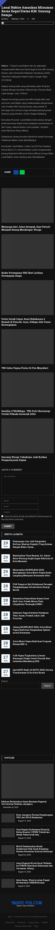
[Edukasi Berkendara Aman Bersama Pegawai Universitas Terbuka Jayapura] (27, 781)
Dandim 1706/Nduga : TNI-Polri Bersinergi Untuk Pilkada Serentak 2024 (25, 412)
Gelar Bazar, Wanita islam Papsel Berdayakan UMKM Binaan (33, 881)
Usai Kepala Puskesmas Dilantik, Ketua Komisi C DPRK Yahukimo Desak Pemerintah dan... (33, 832)
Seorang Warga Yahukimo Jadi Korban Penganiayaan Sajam (24, 458)
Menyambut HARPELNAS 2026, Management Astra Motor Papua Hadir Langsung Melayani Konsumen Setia (32, 573)
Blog (36, 926)
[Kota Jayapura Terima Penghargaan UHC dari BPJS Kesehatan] (8, 818)
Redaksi (45, 923)
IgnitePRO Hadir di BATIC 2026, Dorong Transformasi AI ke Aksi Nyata (33, 671)
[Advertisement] (27, 722)
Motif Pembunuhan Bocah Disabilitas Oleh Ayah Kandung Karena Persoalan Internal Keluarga (34, 849)
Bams (6, 19)
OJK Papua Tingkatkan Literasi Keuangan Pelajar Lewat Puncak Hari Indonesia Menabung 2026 (31, 658)
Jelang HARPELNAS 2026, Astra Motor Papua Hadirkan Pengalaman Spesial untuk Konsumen (32, 630)
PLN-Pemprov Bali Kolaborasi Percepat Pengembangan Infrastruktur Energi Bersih (32, 587)
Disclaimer (21, 923)
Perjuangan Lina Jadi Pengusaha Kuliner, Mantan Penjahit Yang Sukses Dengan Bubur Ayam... (32, 544)
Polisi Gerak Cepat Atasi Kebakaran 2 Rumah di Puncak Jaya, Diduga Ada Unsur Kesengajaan (26, 321)
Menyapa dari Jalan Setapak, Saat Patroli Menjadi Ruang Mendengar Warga (25, 228)
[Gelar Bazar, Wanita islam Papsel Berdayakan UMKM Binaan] (8, 883)
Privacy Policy (33, 923)
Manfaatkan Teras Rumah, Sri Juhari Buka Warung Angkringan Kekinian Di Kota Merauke (33, 558)
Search (4, 681)
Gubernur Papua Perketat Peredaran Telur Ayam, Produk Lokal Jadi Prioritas (31, 615)
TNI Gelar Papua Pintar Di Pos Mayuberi (24, 367)
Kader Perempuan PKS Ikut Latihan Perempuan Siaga (22, 274)
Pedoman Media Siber (23, 926)
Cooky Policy (10, 923)
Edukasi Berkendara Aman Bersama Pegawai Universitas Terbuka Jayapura (24, 802)
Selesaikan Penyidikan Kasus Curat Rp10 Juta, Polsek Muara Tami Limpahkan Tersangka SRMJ (31, 601)
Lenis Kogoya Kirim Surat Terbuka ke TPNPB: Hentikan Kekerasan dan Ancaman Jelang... (34, 866)
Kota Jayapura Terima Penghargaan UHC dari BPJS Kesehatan (34, 816)
